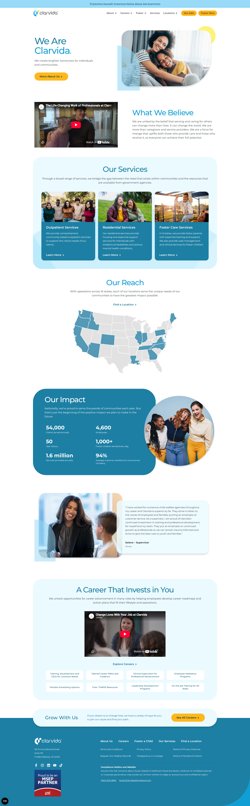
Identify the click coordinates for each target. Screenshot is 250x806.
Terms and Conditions (111, 749)
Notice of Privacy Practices (186, 749)
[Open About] (116, 13)
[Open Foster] (145, 13)
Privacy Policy (144, 749)
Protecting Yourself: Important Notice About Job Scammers (125, 3)
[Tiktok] (61, 765)
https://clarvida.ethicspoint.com (135, 780)
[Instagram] (42, 765)
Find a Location (191, 741)
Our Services (167, 741)
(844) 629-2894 (108, 780)
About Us (106, 741)
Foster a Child (143, 741)
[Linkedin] (48, 765)
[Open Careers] (131, 13)
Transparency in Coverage (150, 756)
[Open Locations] (176, 13)
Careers (123, 741)
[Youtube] (54, 765)
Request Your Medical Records (115, 756)
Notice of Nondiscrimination (187, 756)
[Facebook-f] (36, 765)
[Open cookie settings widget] (4, 801)
